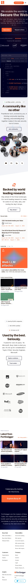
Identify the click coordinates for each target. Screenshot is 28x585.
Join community (13, 129)
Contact (17, 560)
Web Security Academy (7, 574)
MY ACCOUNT (18, 2)
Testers (4, 557)
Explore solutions (13, 358)
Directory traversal (19, 545)
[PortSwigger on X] (22, 163)
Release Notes (5, 540)
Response (9, 61)
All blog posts (22, 437)
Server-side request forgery (20, 548)
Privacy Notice (18, 565)
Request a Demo (19, 30)
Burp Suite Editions (6, 538)
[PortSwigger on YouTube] (11, 163)
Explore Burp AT (14, 498)
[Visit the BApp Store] (24, 102)
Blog (3, 577)
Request (4, 61)
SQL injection (18, 538)
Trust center (13, 363)
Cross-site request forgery (20, 540)
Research (4, 579)
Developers (5, 560)
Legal (16, 562)
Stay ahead (13, 210)
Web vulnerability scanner (7, 535)
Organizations (5, 555)
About (16, 555)
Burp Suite (7, 30)
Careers (17, 557)
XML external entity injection (20, 543)
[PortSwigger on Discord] (6, 163)
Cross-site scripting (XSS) (20, 535)
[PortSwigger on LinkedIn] (17, 163)
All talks (23, 216)
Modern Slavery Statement (20, 567)
